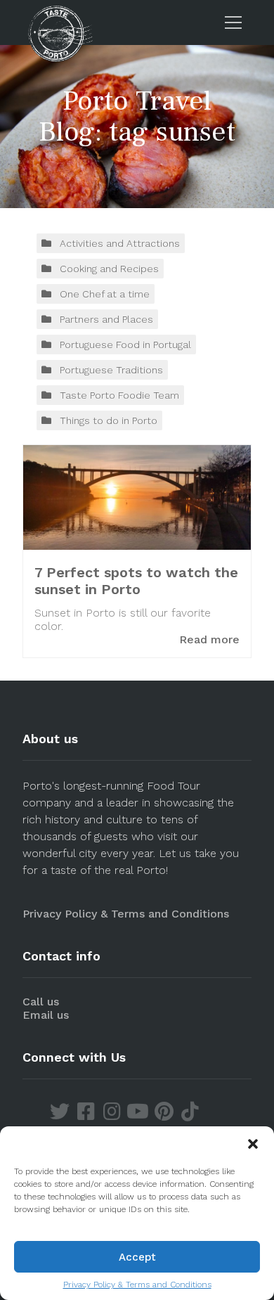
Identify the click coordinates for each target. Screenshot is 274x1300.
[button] (253, 1144)
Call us (40, 1001)
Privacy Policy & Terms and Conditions (137, 1284)
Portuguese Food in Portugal (125, 344)
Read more (209, 639)
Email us (45, 1015)
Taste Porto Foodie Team (119, 395)
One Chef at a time (105, 294)
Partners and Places (106, 319)
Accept (137, 1257)
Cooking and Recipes (109, 268)
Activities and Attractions (120, 243)
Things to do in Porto (108, 420)
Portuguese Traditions (111, 369)
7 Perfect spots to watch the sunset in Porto (136, 581)
